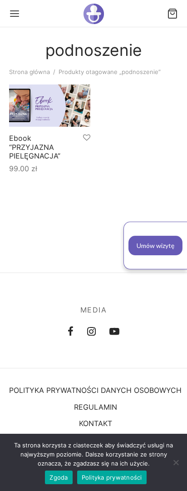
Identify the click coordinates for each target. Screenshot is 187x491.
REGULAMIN (95, 407)
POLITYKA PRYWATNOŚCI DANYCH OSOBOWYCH (95, 390)
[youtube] (114, 332)
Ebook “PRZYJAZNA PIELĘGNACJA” (34, 147)
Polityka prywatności (112, 477)
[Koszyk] (172, 13)
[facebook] (70, 332)
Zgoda (58, 477)
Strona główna (29, 71)
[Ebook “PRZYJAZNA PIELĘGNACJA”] (49, 105)
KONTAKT (95, 423)
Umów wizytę (155, 245)
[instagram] (91, 332)
